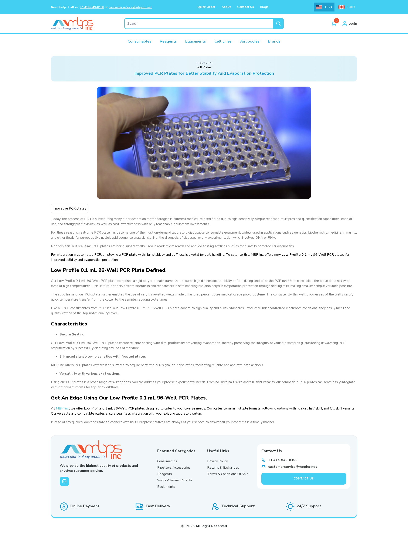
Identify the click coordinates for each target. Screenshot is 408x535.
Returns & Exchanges (223, 467)
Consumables (167, 461)
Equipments (166, 486)
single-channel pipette (174, 480)
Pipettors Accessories (174, 467)
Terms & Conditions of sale (228, 474)
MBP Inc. (62, 408)
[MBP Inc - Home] (72, 23)
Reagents (164, 474)
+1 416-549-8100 (92, 7)
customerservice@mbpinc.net (130, 7)
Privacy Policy (217, 461)
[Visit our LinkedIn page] (64, 481)
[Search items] (278, 23)
